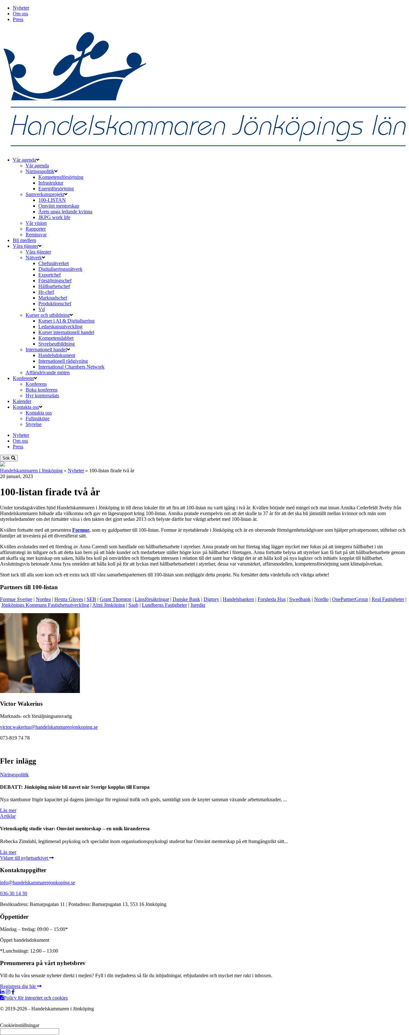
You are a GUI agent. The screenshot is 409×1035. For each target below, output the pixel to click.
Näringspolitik (40, 171)
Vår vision (36, 223)
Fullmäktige (38, 418)
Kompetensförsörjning (60, 177)
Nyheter (21, 8)
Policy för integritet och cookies (36, 998)
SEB (91, 599)
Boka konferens (42, 389)
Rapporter (36, 229)
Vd (41, 309)
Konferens (23, 378)
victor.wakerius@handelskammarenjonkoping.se (49, 727)
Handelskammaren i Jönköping (31, 470)
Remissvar (36, 234)
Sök (7, 458)
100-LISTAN (52, 200)
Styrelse (34, 424)
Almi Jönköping (108, 605)
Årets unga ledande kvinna (65, 211)
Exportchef (49, 275)
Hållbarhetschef (54, 286)
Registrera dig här (18, 986)
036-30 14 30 (13, 893)
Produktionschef (54, 303)
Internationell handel (46, 349)
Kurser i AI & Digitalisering (66, 320)
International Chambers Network (71, 366)
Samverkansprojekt (45, 194)
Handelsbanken (238, 599)
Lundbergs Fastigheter (164, 605)
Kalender (22, 401)
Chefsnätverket (53, 263)
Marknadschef (52, 298)
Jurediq (197, 605)
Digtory (211, 599)
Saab (133, 605)
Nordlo (321, 599)
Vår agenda (24, 160)
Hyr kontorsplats (42, 395)
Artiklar (8, 816)
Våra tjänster (25, 246)
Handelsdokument (56, 355)
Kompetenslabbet (55, 338)
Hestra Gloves (68, 599)
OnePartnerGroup (350, 599)
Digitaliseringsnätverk (60, 269)
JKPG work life (54, 217)
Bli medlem (24, 240)
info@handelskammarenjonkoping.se (37, 882)
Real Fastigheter (388, 599)
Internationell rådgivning (63, 361)
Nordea (43, 599)
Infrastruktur (50, 183)
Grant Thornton (115, 599)
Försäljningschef (55, 280)
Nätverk (34, 257)
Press (18, 19)
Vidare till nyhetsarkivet (24, 858)
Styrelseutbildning (56, 343)
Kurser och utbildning (48, 315)
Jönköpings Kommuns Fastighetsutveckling (45, 605)
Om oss (20, 13)
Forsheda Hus (272, 599)
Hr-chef (46, 292)
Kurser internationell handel (66, 332)
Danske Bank (186, 599)
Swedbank (300, 599)
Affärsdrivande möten (48, 372)
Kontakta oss (26, 407)
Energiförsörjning (56, 188)
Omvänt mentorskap (58, 206)
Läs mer (8, 810)
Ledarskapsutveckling (60, 326)
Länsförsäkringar (152, 599)
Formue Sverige (16, 599)
